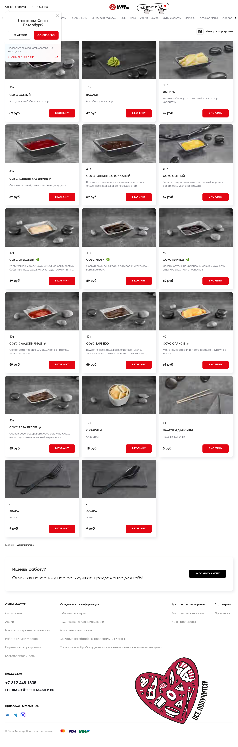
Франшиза (222, 613)
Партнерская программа (23, 647)
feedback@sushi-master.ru (29, 690)
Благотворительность (19, 656)
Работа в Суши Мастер (21, 639)
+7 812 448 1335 (39, 7)
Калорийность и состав (76, 630)
